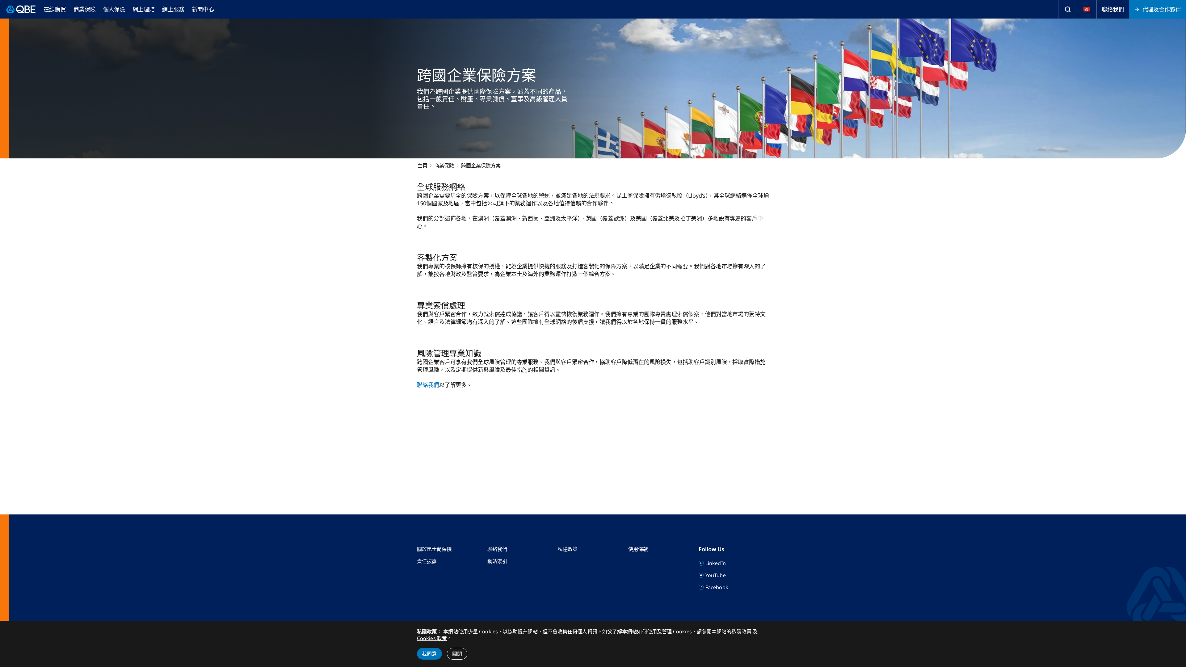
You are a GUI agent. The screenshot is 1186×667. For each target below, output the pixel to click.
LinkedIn (715, 563)
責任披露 (427, 561)
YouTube (715, 575)
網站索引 (497, 561)
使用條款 (638, 549)
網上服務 (173, 9)
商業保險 (85, 9)
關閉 (457, 653)
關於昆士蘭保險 (434, 549)
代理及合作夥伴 (1161, 9)
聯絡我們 (1113, 9)
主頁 (422, 165)
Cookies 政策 (432, 638)
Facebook (716, 587)
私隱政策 (568, 549)
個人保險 (114, 9)
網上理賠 (143, 9)
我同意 (429, 653)
